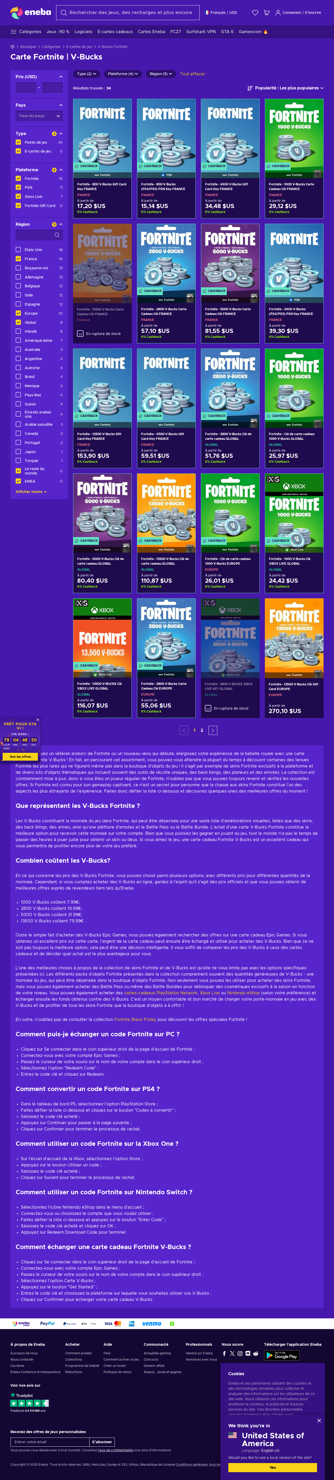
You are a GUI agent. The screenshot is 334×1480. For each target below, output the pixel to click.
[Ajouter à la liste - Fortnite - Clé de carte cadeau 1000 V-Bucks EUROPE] (250, 482)
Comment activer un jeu (121, 1359)
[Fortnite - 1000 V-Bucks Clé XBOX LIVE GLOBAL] (294, 506)
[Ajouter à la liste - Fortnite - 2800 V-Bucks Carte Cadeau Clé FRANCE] (186, 232)
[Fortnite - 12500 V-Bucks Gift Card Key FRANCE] (102, 382)
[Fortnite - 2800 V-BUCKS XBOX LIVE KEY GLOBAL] (230, 631)
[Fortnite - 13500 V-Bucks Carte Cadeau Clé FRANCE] (102, 257)
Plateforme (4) (120, 74)
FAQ (107, 1353)
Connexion (292, 13)
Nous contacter (22, 1359)
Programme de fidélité (82, 1365)
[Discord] (247, 1353)
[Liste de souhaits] (255, 12)
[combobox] (128, 12)
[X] (232, 1353)
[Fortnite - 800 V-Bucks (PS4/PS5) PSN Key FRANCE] (166, 132)
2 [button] (202, 730)
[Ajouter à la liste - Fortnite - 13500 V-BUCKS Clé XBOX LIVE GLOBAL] (122, 607)
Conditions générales (192, 1464)
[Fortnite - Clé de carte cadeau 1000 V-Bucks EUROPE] (230, 506)
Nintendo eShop (243, 993)
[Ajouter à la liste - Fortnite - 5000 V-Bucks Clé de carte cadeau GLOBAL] (122, 482)
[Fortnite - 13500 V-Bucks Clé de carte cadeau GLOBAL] (166, 506)
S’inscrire (313, 13)
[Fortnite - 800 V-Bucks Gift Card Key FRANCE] (102, 132)
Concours (151, 1359)
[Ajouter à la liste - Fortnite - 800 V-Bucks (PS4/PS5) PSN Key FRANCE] (186, 107)
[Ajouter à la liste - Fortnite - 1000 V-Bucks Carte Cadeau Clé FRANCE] (314, 107)
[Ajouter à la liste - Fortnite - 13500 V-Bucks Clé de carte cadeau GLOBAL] (186, 482)
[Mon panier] (266, 12)
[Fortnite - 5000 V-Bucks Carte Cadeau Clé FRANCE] (230, 257)
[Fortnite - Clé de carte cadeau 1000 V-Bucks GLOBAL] (294, 382)
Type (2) (84, 74)
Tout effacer (192, 74)
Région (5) (159, 74)
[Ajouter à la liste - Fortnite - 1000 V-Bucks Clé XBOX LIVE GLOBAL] (314, 482)
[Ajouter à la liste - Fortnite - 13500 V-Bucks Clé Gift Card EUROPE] (314, 606)
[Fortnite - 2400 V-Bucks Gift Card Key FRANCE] (230, 132)
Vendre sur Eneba (199, 1353)
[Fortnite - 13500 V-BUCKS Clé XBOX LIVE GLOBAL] (102, 631)
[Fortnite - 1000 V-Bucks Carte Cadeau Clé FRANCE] (294, 132)
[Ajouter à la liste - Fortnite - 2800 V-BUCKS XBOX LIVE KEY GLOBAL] (250, 606)
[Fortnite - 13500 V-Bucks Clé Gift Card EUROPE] (294, 631)
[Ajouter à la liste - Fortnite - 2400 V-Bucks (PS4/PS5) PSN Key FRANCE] (314, 232)
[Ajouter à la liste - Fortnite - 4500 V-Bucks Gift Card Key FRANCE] (186, 357)
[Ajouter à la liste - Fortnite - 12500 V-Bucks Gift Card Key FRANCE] (122, 357)
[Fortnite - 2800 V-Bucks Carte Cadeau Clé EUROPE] (166, 631)
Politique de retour (118, 1372)
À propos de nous (24, 1353)
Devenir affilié (154, 1365)
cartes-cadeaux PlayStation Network (161, 993)
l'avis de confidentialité (115, 1450)
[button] (212, 730)
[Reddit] (255, 1353)
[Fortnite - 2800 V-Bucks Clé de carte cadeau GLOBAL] (230, 382)
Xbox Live (210, 993)
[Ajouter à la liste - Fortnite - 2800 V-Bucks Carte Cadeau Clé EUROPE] (186, 607)
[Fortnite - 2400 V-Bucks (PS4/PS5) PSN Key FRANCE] (294, 257)
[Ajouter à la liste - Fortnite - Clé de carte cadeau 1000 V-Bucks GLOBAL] (314, 357)
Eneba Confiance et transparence (35, 1372)
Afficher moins (29, 492)
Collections (73, 1359)
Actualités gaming (157, 1353)
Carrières (17, 1365)
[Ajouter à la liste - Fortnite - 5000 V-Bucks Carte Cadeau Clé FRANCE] (250, 232)
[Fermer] (319, 1420)
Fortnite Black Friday (135, 1020)
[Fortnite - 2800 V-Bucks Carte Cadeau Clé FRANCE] (166, 257)
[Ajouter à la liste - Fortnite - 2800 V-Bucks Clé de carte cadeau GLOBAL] (250, 357)
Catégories (51, 47)
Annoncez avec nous (201, 1359)
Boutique (28, 47)
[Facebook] (224, 1353)
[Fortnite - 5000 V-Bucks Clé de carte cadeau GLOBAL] (102, 506)
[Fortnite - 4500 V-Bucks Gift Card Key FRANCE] (166, 382)
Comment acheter (78, 1353)
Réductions (73, 1372)
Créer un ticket (115, 1365)
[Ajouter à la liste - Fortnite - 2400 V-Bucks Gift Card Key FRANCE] (250, 107)
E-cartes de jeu (79, 47)
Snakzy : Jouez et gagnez (162, 1372)
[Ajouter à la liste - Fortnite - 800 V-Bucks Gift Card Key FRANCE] (122, 107)
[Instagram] (240, 1353)
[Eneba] (30, 12)
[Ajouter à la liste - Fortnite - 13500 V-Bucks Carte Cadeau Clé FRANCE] (123, 232)
